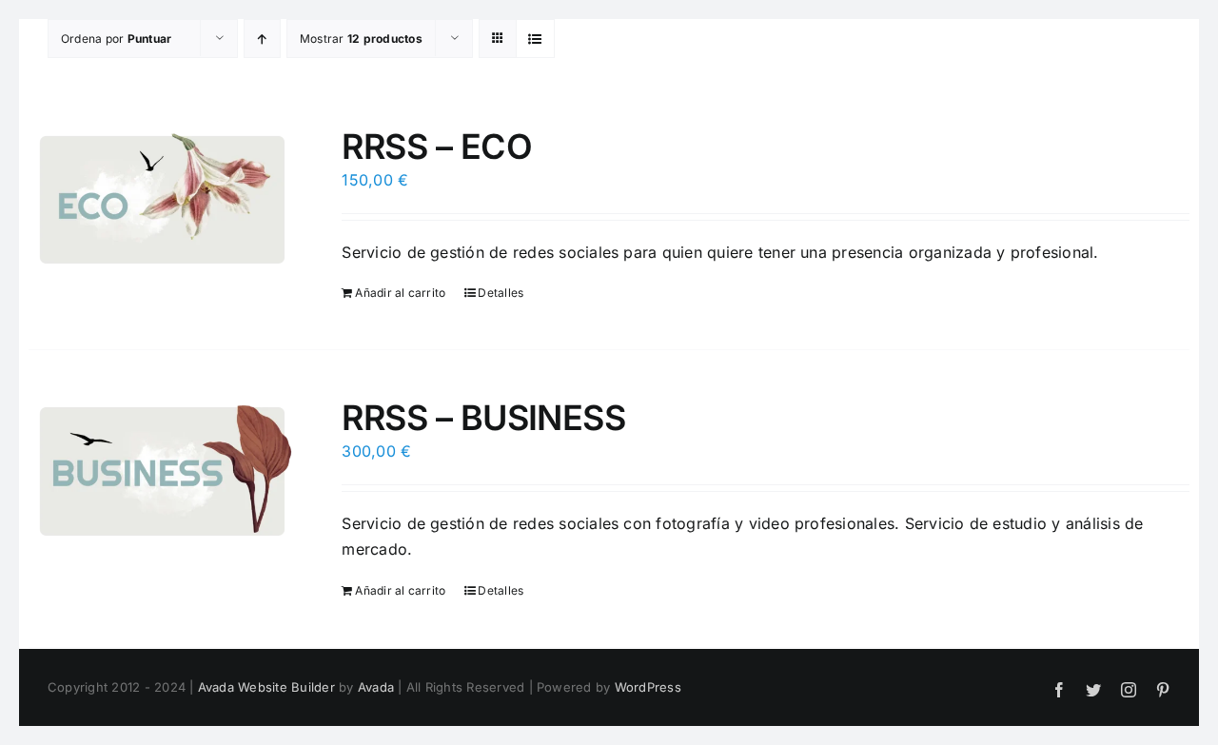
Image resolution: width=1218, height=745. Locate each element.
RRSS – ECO (437, 146)
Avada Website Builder (266, 687)
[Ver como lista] (535, 38)
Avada (376, 687)
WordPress (648, 687)
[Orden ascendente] (262, 38)
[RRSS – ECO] (162, 200)
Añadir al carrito (400, 292)
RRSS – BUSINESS (483, 418)
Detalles (500, 292)
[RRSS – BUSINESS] (162, 471)
